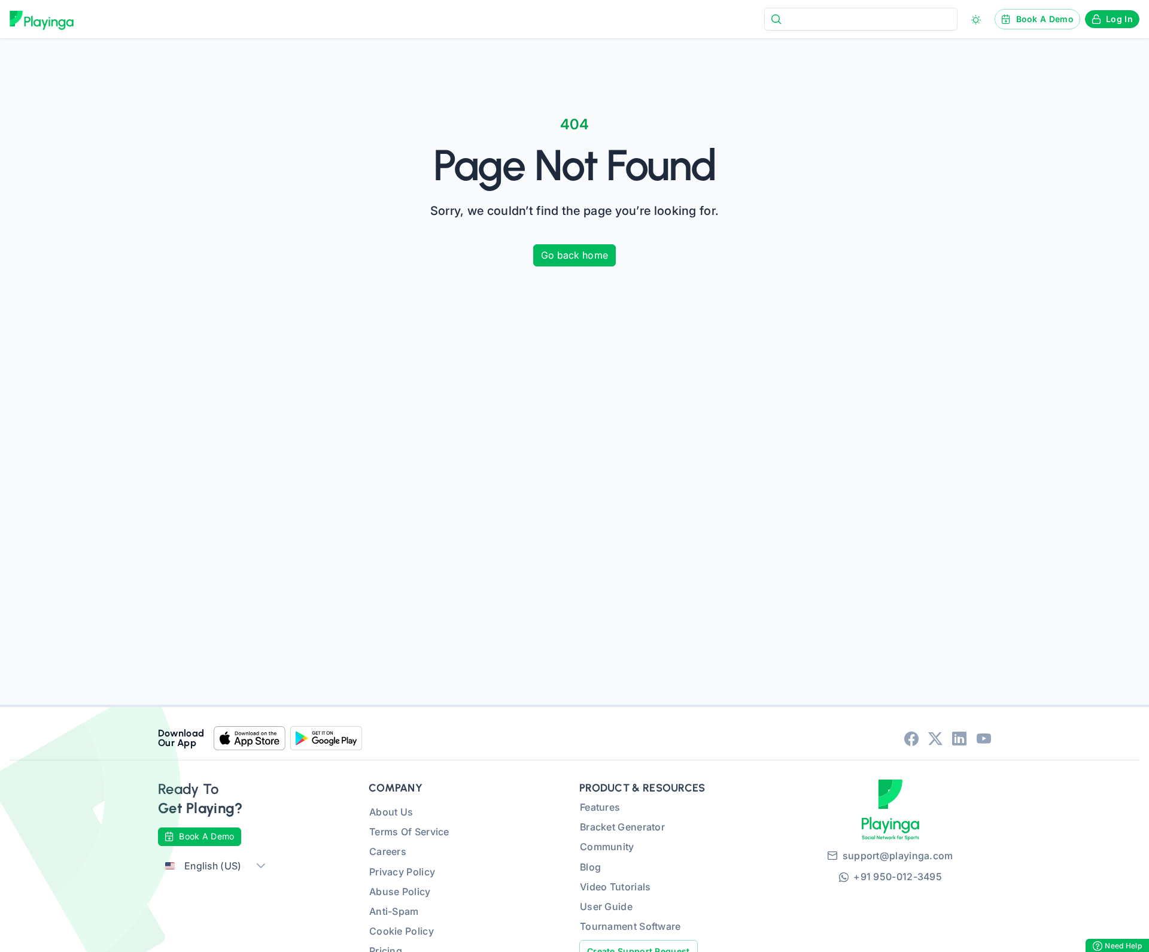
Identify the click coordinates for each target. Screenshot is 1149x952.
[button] (261, 866)
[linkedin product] (959, 738)
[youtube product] (984, 738)
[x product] (935, 738)
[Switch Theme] (976, 19)
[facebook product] (911, 738)
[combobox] (861, 18)
